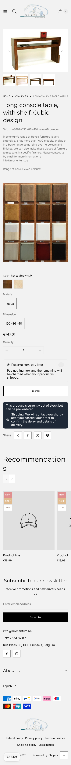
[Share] (18, 435)
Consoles (21, 96)
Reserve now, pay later (27, 364)
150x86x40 (13, 323)
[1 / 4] (9, 80)
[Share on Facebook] (28, 435)
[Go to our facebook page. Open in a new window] (7, 653)
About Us (13, 670)
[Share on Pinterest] (47, 435)
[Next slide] (62, 50)
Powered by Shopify (45, 755)
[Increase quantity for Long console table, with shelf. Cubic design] (40, 350)
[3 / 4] (35, 80)
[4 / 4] (48, 80)
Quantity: (8, 342)
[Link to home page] (35, 724)
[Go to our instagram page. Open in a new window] (16, 653)
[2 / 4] (22, 80)
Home (6, 96)
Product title (11, 555)
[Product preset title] (29, 520)
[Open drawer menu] (5, 11)
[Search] (14, 11)
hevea (9, 303)
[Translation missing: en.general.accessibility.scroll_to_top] (64, 755)
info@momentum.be (17, 631)
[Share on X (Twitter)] (37, 435)
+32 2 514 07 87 (14, 638)
